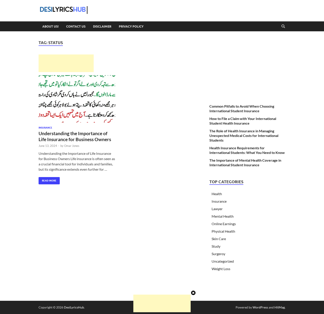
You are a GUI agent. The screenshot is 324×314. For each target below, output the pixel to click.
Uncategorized (223, 261)
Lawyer (217, 209)
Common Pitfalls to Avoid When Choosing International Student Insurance (241, 108)
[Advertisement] (66, 63)
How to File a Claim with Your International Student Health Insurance (242, 120)
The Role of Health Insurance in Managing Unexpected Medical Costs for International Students (243, 135)
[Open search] (283, 26)
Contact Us (76, 26)
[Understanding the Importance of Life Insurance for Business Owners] (77, 99)
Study (216, 246)
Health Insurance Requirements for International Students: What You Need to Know (247, 150)
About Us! (50, 26)
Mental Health (223, 216)
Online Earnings (224, 224)
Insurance (45, 127)
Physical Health (223, 231)
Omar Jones (71, 146)
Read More (47, 179)
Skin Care (219, 239)
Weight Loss (221, 269)
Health (217, 194)
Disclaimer (102, 26)
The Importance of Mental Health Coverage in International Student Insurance (245, 162)
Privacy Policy (131, 26)
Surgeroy (218, 254)
